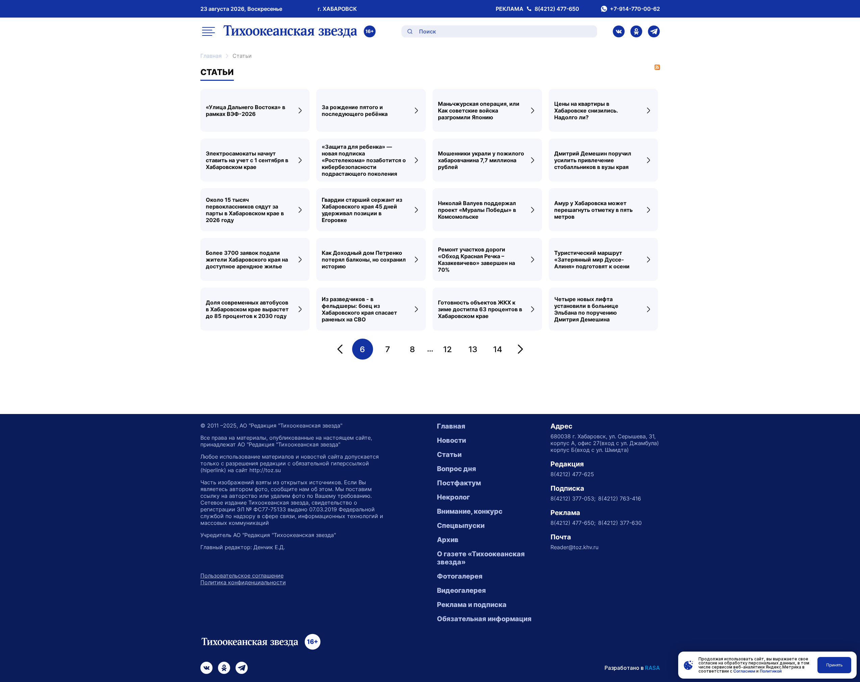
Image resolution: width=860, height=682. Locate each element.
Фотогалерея (460, 576)
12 (447, 349)
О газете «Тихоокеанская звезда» (481, 558)
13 (472, 349)
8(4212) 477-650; (572, 522)
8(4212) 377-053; (572, 498)
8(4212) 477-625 (572, 474)
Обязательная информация (484, 619)
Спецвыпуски (461, 525)
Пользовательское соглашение (242, 575)
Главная (211, 55)
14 (497, 349)
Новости (451, 440)
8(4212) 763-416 (619, 498)
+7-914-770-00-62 (635, 8)
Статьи (449, 454)
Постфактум (459, 483)
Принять (834, 664)
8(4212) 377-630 (620, 522)
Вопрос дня (456, 469)
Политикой (771, 671)
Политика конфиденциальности (243, 582)
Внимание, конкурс (469, 511)
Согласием (744, 671)
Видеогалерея (461, 590)
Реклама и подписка (472, 605)
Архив (448, 540)
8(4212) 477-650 (557, 8)
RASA (652, 667)
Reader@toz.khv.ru (574, 547)
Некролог (453, 497)
